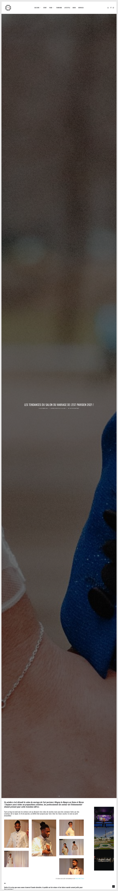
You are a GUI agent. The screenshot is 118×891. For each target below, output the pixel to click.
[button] (108, 7)
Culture (36, 8)
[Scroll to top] (113, 886)
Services (81, 8)
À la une (63, 408)
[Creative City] (8, 8)
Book (74, 8)
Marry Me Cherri (79, 878)
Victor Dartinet (74, 408)
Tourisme (59, 8)
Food (50, 8)
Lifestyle (67, 8)
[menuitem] (37, 7)
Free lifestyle (56, 408)
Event (45, 8)
